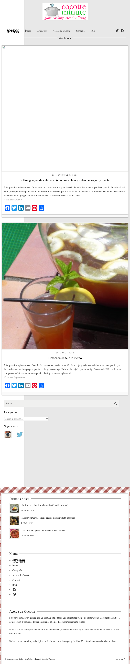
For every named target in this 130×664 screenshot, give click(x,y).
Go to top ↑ (120, 659)
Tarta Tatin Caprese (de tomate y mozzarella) (43, 530)
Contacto (80, 30)
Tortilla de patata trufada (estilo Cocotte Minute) (44, 505)
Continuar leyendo (14, 199)
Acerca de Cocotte (61, 30)
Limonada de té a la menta (65, 358)
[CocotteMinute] (65, 11)
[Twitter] (117, 30)
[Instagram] (123, 30)
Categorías (42, 30)
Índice (28, 30)
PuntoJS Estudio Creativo (45, 659)
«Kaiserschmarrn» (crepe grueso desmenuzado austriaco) (48, 517)
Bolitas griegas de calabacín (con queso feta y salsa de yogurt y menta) (65, 180)
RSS (93, 30)
